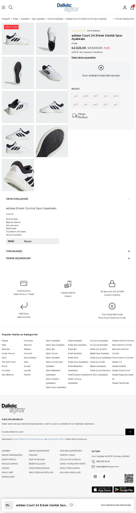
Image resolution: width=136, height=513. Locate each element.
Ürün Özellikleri (17, 199)
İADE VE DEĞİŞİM (37, 459)
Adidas (5, 341)
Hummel (28, 353)
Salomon (28, 345)
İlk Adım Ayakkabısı (99, 375)
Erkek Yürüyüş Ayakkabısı (74, 381)
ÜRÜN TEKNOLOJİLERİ (39, 468)
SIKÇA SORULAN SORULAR (41, 472)
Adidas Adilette (119, 366)
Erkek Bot (72, 349)
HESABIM (6, 451)
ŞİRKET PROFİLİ (9, 459)
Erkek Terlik (73, 358)
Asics (4, 358)
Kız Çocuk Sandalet (99, 345)
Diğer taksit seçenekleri (84, 57)
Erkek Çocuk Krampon (100, 370)
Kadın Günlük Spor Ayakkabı (54, 364)
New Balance (8, 375)
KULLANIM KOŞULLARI (70, 472)
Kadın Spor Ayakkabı (55, 345)
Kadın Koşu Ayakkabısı (56, 387)
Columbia (28, 341)
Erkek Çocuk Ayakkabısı (101, 358)
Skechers (6, 349)
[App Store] (102, 489)
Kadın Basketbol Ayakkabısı (53, 372)
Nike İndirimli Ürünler (122, 345)
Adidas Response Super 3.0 (123, 377)
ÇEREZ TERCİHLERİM (70, 468)
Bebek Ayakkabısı (98, 366)
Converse (6, 370)
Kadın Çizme (52, 353)
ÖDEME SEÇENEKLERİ (39, 451)
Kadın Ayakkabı (53, 341)
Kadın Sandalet (53, 358)
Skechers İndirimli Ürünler (120, 351)
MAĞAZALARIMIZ (10, 464)
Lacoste (27, 370)
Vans (26, 362)
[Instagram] (95, 476)
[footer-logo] (13, 409)
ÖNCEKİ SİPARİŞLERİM (12, 455)
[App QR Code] (129, 478)
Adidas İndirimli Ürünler (123, 341)
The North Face (9, 362)
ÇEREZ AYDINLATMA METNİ (72, 464)
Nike (4, 345)
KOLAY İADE (7, 472)
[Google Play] (124, 489)
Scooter (27, 366)
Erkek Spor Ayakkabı (77, 345)
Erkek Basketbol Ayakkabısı (75, 368)
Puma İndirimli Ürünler (122, 358)
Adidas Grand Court (121, 370)
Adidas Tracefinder (120, 383)
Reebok (27, 349)
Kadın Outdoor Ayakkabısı (52, 381)
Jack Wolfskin (30, 358)
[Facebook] (104, 476)
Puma (4, 366)
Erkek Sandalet (75, 353)
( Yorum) (95, 31)
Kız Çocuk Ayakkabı (99, 341)
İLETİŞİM (5, 468)
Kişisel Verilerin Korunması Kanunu (28, 439)
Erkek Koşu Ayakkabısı (78, 362)
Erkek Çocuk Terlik (98, 349)
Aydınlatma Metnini (56, 439)
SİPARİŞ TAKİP (8, 477)
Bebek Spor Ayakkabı (99, 353)
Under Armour (8, 353)
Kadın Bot (50, 349)
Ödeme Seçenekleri (18, 258)
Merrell (27, 375)
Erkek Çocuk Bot (97, 362)
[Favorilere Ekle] (71, 505)
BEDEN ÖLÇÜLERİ (37, 464)
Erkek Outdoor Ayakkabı (79, 375)
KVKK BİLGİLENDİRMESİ (71, 451)
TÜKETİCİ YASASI (67, 455)
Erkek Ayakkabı (75, 341)
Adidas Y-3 (117, 362)
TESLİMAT (33, 455)
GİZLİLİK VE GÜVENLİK (70, 459)
